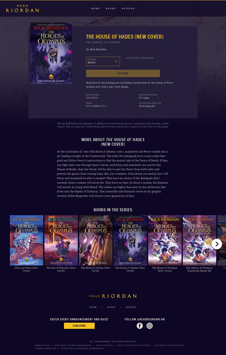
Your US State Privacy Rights (133, 345)
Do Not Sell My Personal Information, (82, 348)
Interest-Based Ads (46, 348)
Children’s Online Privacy (169, 345)
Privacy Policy (104, 345)
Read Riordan (22, 8)
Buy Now (123, 73)
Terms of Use (42, 345)
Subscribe (79, 325)
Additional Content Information (73, 345)
